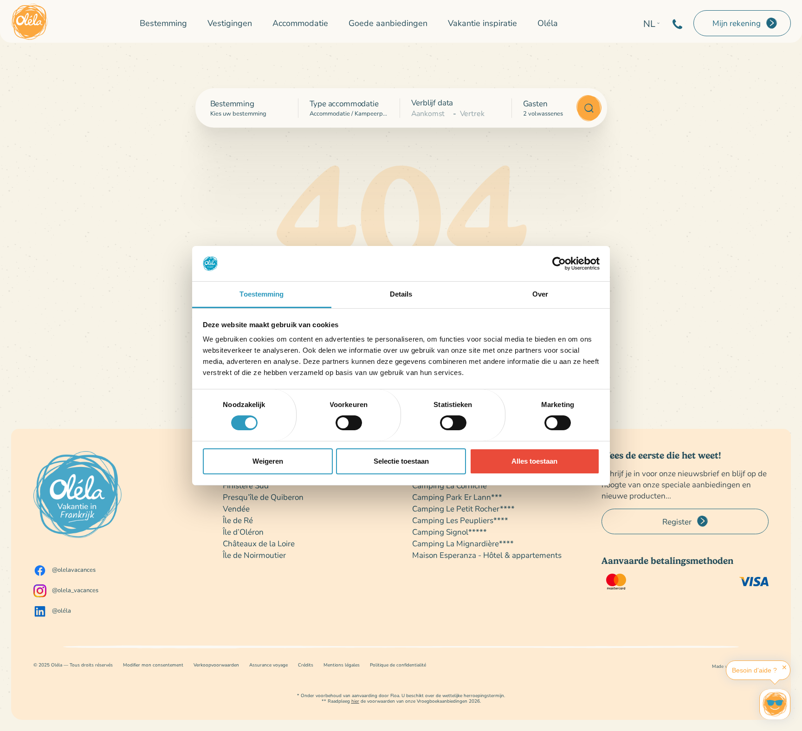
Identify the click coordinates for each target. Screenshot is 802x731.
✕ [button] (784, 667)
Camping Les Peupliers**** (460, 520)
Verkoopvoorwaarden (216, 665)
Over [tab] (540, 294)
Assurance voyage (268, 665)
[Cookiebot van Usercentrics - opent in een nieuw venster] (559, 264)
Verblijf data (432, 102)
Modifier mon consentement (153, 665)
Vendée (236, 508)
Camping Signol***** (449, 531)
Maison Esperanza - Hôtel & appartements (487, 555)
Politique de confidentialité (398, 665)
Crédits (305, 665)
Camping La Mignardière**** (463, 543)
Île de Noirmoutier (254, 555)
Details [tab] (401, 294)
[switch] (349, 422)
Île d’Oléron (243, 531)
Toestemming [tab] (261, 294)
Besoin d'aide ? (754, 670)
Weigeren (267, 461)
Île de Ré (238, 520)
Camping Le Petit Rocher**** (463, 508)
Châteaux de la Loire (259, 543)
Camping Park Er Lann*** (457, 497)
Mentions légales (341, 665)
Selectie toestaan (401, 461)
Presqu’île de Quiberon (263, 497)
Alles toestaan (534, 461)
